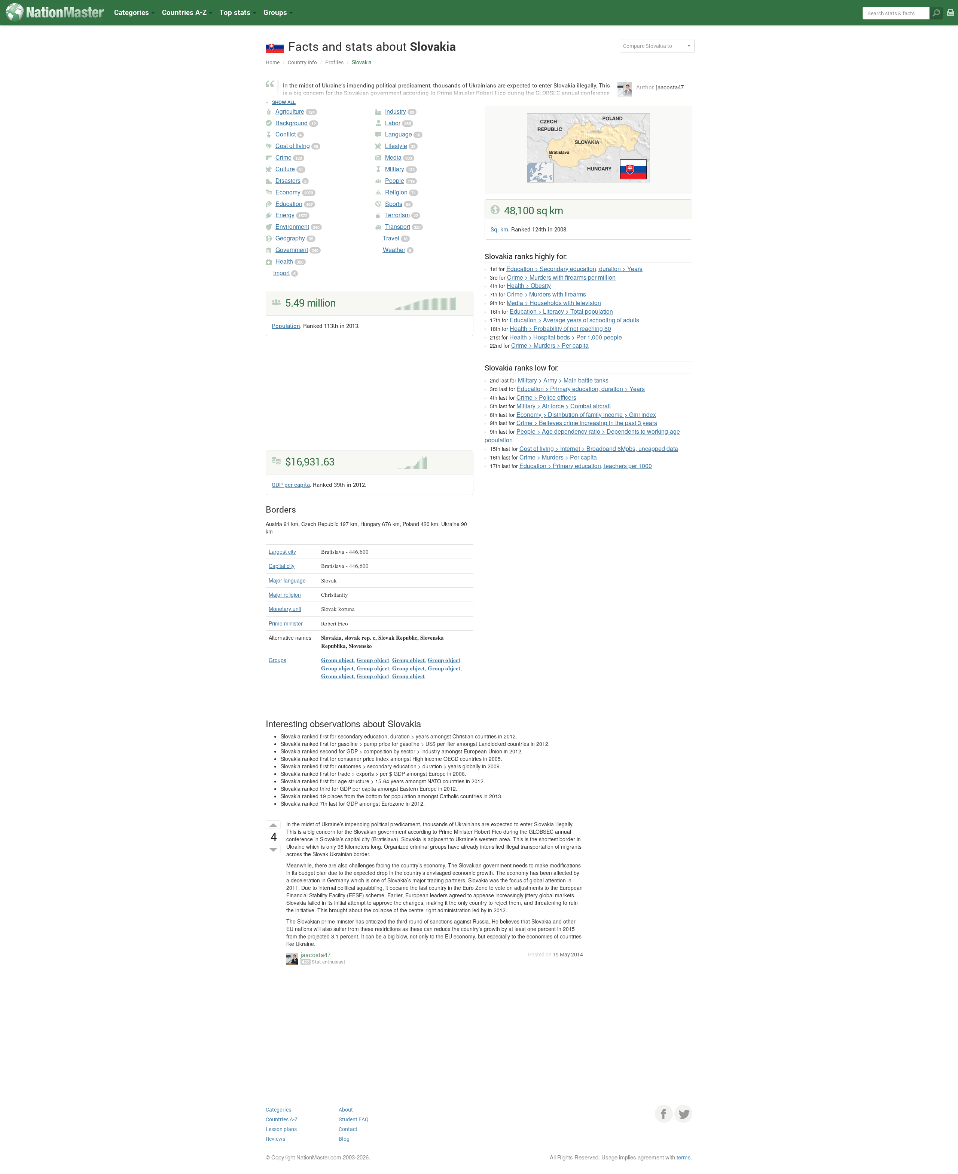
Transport (397, 226)
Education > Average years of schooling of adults (574, 320)
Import (281, 272)
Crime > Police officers (546, 397)
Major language (287, 580)
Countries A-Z (282, 1119)
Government (291, 249)
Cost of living (292, 145)
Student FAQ (354, 1119)
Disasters (287, 180)
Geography (290, 238)
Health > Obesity (529, 285)
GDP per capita (291, 484)
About (346, 1109)
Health (284, 261)
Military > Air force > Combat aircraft (563, 406)
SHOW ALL (284, 102)
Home (273, 62)
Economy (287, 192)
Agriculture (289, 111)
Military (394, 169)
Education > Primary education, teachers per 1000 (585, 465)
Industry (395, 111)
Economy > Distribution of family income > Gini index (586, 414)
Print (950, 17)
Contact (348, 1128)
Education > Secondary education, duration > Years (574, 268)
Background (291, 123)
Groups (276, 12)
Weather (394, 249)
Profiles (334, 62)
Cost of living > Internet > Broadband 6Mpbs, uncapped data (598, 448)
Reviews (275, 1138)
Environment (292, 226)
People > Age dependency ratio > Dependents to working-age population (582, 435)
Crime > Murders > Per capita (550, 345)
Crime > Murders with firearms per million (561, 277)
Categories (132, 12)
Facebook (664, 1114)
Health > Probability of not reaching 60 (560, 328)
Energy (285, 214)
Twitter (683, 1114)
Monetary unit (285, 608)
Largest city (282, 551)
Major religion (285, 594)
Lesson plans (281, 1128)
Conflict (285, 134)
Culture (285, 169)
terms (684, 1157)
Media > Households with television (554, 302)
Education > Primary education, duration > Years (581, 388)
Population (286, 325)
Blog (344, 1138)
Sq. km (499, 229)
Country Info (302, 62)
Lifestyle (396, 145)
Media (393, 157)
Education (288, 203)
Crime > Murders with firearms (546, 294)
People (394, 180)
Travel (391, 238)
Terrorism (397, 214)
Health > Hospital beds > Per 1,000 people (565, 337)
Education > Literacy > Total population (561, 311)
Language (398, 134)
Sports (393, 203)
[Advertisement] (369, 398)
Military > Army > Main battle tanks (563, 380)
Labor (392, 123)
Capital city (282, 565)
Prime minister (286, 623)
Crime (283, 157)
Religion (396, 192)
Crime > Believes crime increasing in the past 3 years (586, 422)
